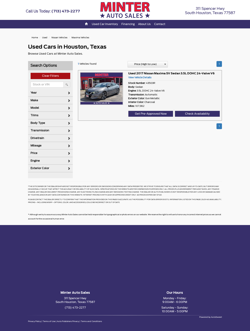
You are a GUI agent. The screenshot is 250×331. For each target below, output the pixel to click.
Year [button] (34, 92)
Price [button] (34, 153)
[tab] (50, 92)
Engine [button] (35, 160)
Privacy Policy (34, 321)
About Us (144, 24)
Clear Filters (50, 76)
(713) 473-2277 (65, 11)
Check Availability (197, 113)
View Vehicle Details (140, 77)
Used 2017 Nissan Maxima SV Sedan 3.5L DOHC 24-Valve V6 (171, 73)
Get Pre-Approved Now (151, 113)
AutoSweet (216, 317)
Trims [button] (34, 115)
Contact (159, 24)
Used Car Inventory (105, 24)
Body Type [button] (38, 123)
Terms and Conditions (91, 321)
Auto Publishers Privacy (68, 321)
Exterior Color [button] (40, 168)
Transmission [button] (40, 130)
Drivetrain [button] (37, 138)
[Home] (86, 24)
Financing (128, 24)
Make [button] (34, 100)
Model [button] (35, 107)
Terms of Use (49, 321)
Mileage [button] (36, 145)
